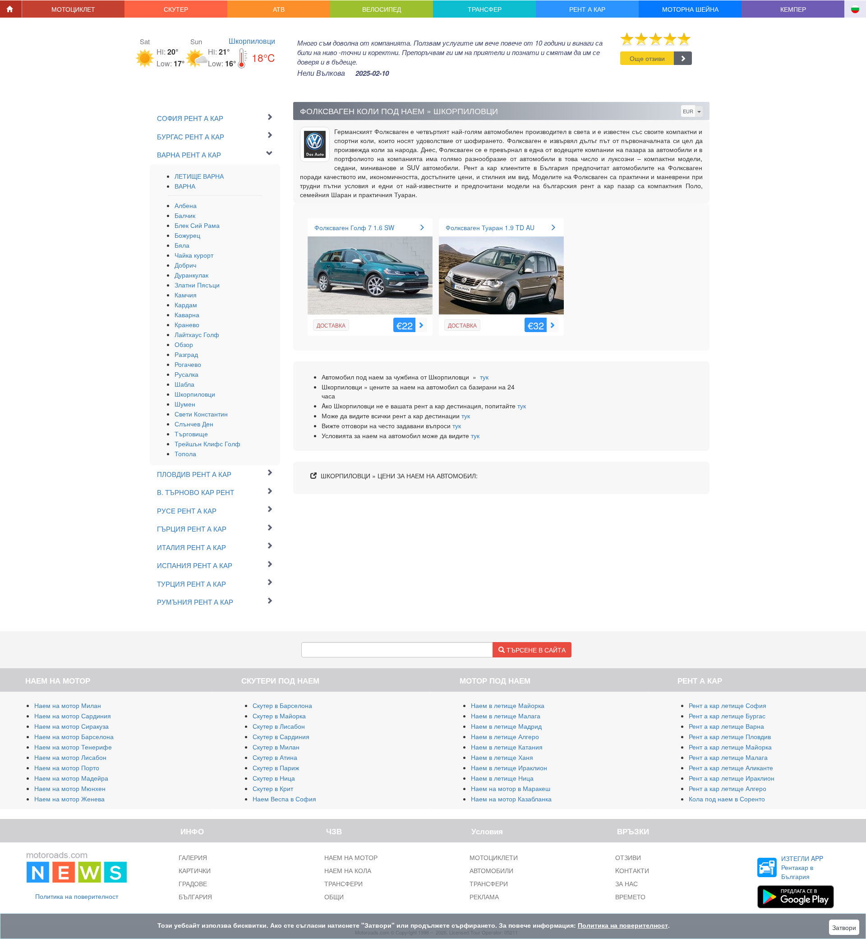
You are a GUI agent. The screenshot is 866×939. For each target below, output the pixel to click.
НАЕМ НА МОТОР (351, 857)
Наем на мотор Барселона (74, 736)
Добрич (185, 264)
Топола (185, 453)
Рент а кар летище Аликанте (731, 767)
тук (484, 376)
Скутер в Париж (276, 767)
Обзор (184, 344)
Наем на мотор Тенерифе (73, 746)
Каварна (187, 314)
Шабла (184, 384)
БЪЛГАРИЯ (195, 896)
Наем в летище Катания (507, 746)
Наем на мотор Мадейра (71, 777)
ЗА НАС (626, 883)
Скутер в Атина (275, 757)
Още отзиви (647, 58)
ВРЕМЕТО (630, 896)
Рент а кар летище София (727, 705)
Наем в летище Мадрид (506, 726)
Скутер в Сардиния (281, 736)
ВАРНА (185, 185)
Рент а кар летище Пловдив (730, 736)
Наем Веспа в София (284, 798)
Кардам (186, 304)
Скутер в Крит (273, 788)
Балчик (185, 215)
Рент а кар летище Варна (726, 726)
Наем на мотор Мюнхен (70, 788)
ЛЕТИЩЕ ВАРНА (199, 175)
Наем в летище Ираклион (509, 767)
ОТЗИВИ (628, 857)
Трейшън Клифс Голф (207, 443)
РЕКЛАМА (484, 896)
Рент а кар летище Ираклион (731, 777)
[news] (77, 865)
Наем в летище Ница (502, 777)
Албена (186, 205)
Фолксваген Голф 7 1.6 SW (354, 227)
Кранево (187, 324)
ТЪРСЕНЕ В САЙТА (535, 649)
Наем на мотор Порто (66, 767)
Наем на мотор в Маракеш (510, 788)
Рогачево (188, 364)
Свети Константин (201, 413)
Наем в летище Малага (505, 715)
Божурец (187, 235)
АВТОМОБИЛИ (491, 870)
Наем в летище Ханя (502, 757)
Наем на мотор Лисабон (70, 757)
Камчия (186, 294)
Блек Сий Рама (197, 225)
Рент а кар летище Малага (728, 757)
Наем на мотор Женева (69, 798)
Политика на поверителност (76, 896)
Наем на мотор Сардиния (72, 715)
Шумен (185, 403)
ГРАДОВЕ (193, 883)
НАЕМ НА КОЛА (347, 870)
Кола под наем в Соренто (727, 798)
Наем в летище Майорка (507, 705)
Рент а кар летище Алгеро (727, 788)
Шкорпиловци (252, 41)
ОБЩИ (334, 896)
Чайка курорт (194, 254)
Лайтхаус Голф (197, 334)
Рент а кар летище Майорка (730, 746)
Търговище (191, 433)
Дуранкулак (191, 274)
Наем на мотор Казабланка (511, 798)
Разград (186, 354)
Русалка (186, 374)
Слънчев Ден (194, 423)
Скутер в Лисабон (279, 726)
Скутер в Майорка (279, 715)
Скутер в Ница (274, 777)
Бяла (182, 245)
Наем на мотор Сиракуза (71, 726)
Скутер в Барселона (282, 705)
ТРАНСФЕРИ (343, 883)
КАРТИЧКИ (195, 870)
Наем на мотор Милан (67, 705)
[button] (73, 9)
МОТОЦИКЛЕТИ (494, 857)
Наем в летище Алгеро (505, 736)
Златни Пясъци (197, 284)
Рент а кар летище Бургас (727, 715)
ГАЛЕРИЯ (193, 857)
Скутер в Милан (276, 746)
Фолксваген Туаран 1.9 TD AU (490, 227)
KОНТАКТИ (632, 870)
